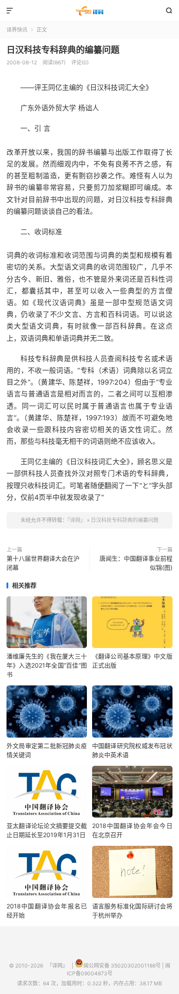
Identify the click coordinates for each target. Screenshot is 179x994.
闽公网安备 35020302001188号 (122, 965)
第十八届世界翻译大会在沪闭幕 (43, 563)
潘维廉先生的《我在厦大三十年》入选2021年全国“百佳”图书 (47, 665)
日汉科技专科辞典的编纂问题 (63, 50)
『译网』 (89, 11)
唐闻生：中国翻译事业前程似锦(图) (135, 563)
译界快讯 (17, 30)
